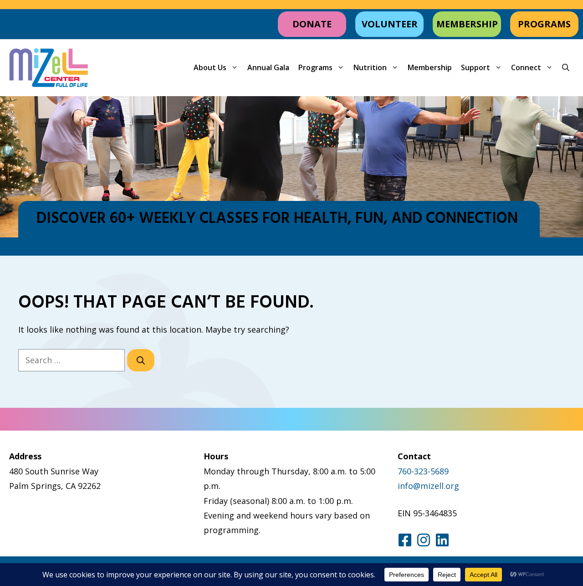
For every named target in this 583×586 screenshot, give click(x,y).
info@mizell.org (428, 485)
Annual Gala (268, 67)
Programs (315, 67)
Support (475, 67)
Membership (430, 67)
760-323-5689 (423, 471)
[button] (565, 67)
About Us (210, 67)
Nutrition (370, 67)
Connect (526, 67)
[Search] (140, 360)
